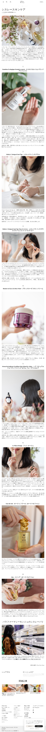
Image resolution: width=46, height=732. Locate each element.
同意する (38, 726)
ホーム (19, 6)
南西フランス (16, 715)
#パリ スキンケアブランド (30, 676)
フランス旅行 (17, 706)
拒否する (30, 726)
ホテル (3, 722)
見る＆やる (4, 719)
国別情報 (26, 716)
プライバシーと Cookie (7, 712)
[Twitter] (33, 712)
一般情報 (26, 714)
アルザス (16, 718)
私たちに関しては (5, 707)
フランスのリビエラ (18, 716)
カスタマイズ (32, 728)
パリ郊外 (16, 707)
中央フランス (16, 709)
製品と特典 (27, 706)
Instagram (36, 707)
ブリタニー (16, 712)
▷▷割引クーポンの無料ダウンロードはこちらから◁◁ (27, 659)
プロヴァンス (16, 713)
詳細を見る (37, 728)
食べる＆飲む (4, 717)
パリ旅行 (22, 6)
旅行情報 (26, 713)
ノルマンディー (17, 710)
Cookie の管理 (5, 713)
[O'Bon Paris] (22, 2)
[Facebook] (33, 710)
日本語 (41, 1)
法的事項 (4, 710)
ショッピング (26, 6)
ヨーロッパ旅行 (27, 717)
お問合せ (4, 709)
